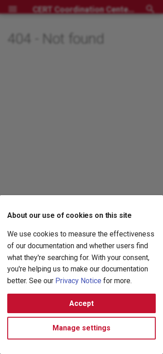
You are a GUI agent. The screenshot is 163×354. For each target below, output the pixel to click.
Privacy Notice (78, 280)
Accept (81, 303)
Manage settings (81, 328)
